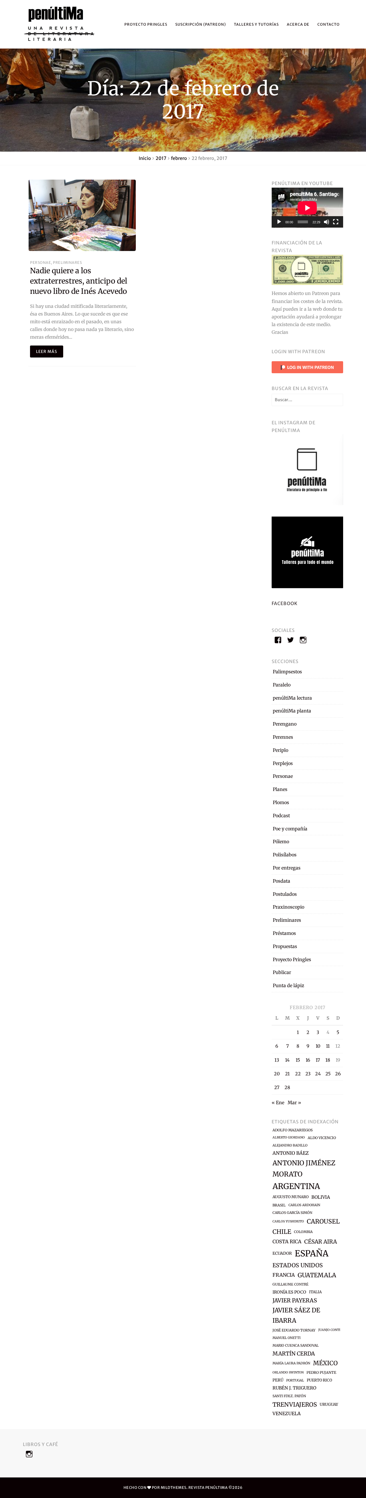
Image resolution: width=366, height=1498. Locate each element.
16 (308, 1060)
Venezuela (286, 1413)
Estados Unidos (297, 1265)
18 (327, 1060)
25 (328, 1074)
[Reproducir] (279, 222)
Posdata (281, 881)
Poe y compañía (290, 829)
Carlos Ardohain (304, 1205)
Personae (40, 262)
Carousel (323, 1221)
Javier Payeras (294, 1300)
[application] (307, 208)
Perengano (285, 724)
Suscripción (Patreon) (200, 24)
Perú (277, 1380)
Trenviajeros (294, 1404)
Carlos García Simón (292, 1212)
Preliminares (67, 262)
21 (287, 1074)
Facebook (285, 603)
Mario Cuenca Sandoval (295, 1345)
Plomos (281, 802)
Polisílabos (285, 855)
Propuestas (285, 946)
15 (298, 1060)
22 (298, 1074)
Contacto (328, 24)
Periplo (280, 750)
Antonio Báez (290, 1153)
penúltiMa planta (292, 711)
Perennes (283, 737)
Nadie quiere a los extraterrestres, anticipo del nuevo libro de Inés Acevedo (78, 281)
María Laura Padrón (291, 1363)
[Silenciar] (326, 222)
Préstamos (284, 933)
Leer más (46, 351)
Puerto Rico (319, 1380)
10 (318, 1046)
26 (338, 1074)
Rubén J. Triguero (294, 1388)
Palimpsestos (287, 671)
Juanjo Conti (329, 1330)
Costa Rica (286, 1241)
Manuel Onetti (286, 1338)
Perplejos (283, 763)
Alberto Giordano (288, 1137)
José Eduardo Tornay (293, 1330)
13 (276, 1060)
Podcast (281, 815)
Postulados (285, 894)
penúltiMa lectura (292, 698)
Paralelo (282, 685)
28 (287, 1087)
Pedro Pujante (321, 1372)
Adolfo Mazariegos (292, 1130)
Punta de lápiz (288, 985)
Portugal (295, 1380)
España (312, 1253)
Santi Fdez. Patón (289, 1396)
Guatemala (317, 1275)
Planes (280, 789)
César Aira (320, 1241)
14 (287, 1060)
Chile (281, 1232)
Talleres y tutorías (256, 24)
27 (276, 1087)
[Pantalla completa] (336, 222)
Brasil (279, 1205)
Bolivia (320, 1197)
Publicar (282, 972)
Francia (283, 1275)
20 (277, 1074)
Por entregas (287, 868)
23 (308, 1074)
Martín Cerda (293, 1353)
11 (328, 1046)
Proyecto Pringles (145, 24)
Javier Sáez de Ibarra (296, 1315)
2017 (161, 158)
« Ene (278, 1102)
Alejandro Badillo (289, 1145)
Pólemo (281, 841)
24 (318, 1074)
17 (318, 1060)
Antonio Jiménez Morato (303, 1168)
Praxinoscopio (288, 907)
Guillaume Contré (290, 1284)
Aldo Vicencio (322, 1138)
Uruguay (329, 1404)
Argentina (296, 1186)
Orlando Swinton (288, 1372)
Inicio (145, 158)
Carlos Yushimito (288, 1221)
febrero (179, 158)
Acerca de (298, 24)
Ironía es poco (289, 1292)
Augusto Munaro (290, 1196)
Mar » (294, 1102)
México (325, 1363)
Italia (315, 1292)
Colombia (303, 1232)
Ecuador (282, 1253)
